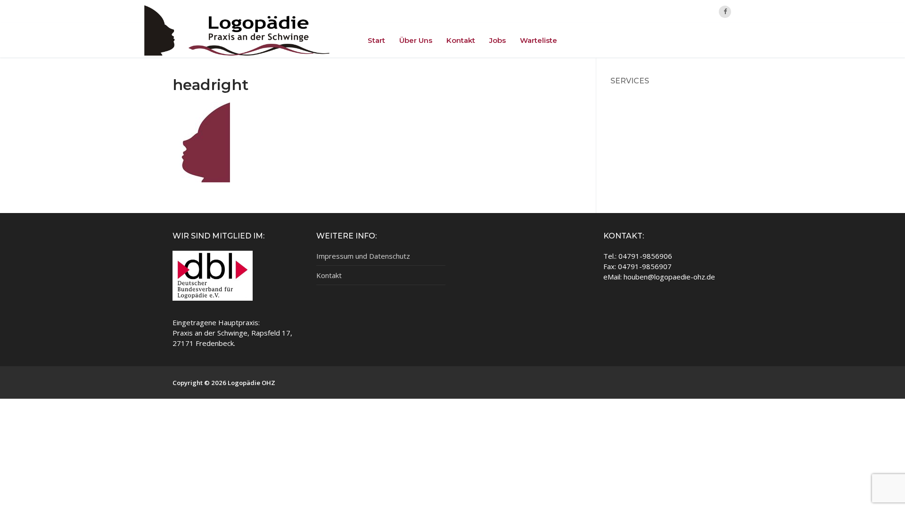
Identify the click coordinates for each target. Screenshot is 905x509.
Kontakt (329, 275)
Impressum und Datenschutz (363, 256)
